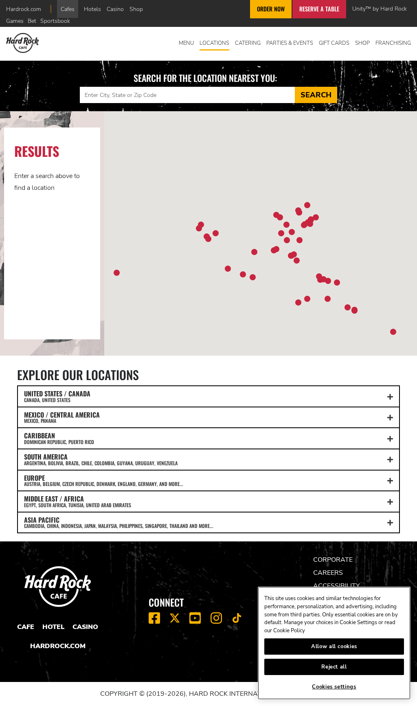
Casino (115, 9)
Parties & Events (289, 43)
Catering (248, 43)
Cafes (68, 9)
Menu (186, 43)
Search (316, 95)
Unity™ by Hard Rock (379, 8)
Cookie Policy (289, 630)
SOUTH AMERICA (101, 459)
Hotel (53, 626)
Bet (32, 21)
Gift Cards (334, 43)
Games (15, 21)
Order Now (271, 8)
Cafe (25, 626)
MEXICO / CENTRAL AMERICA (62, 417)
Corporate (333, 559)
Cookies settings (334, 687)
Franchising (393, 43)
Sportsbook (55, 21)
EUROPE (103, 480)
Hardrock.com (23, 9)
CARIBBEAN (59, 438)
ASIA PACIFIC (118, 522)
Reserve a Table (319, 8)
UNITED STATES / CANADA (57, 396)
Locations (214, 43)
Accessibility (336, 585)
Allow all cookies (334, 646)
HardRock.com (58, 646)
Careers (328, 572)
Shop (136, 9)
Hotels (92, 9)
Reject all (334, 667)
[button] (287, 240)
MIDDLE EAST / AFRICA (77, 501)
